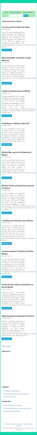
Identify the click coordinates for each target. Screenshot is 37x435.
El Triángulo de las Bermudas (11, 391)
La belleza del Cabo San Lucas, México (17, 220)
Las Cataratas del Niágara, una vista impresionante (17, 408)
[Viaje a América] (19, 7)
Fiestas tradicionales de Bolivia (11, 411)
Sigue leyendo (6, 50)
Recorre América (15, 12)
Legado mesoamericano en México (16, 91)
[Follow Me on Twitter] (3, 356)
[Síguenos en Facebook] (5, 356)
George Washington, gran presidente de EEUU (16, 394)
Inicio (6, 12)
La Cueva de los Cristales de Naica (16, 27)
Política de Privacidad (10, 424)
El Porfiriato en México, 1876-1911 (15, 123)
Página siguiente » (7, 346)
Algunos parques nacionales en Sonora (18, 316)
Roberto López (7, 29)
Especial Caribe (28, 12)
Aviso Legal (19, 424)
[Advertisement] (16, 371)
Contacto (18, 425)
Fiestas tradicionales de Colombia (12, 405)
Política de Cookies (27, 424)
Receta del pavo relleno (9, 397)
